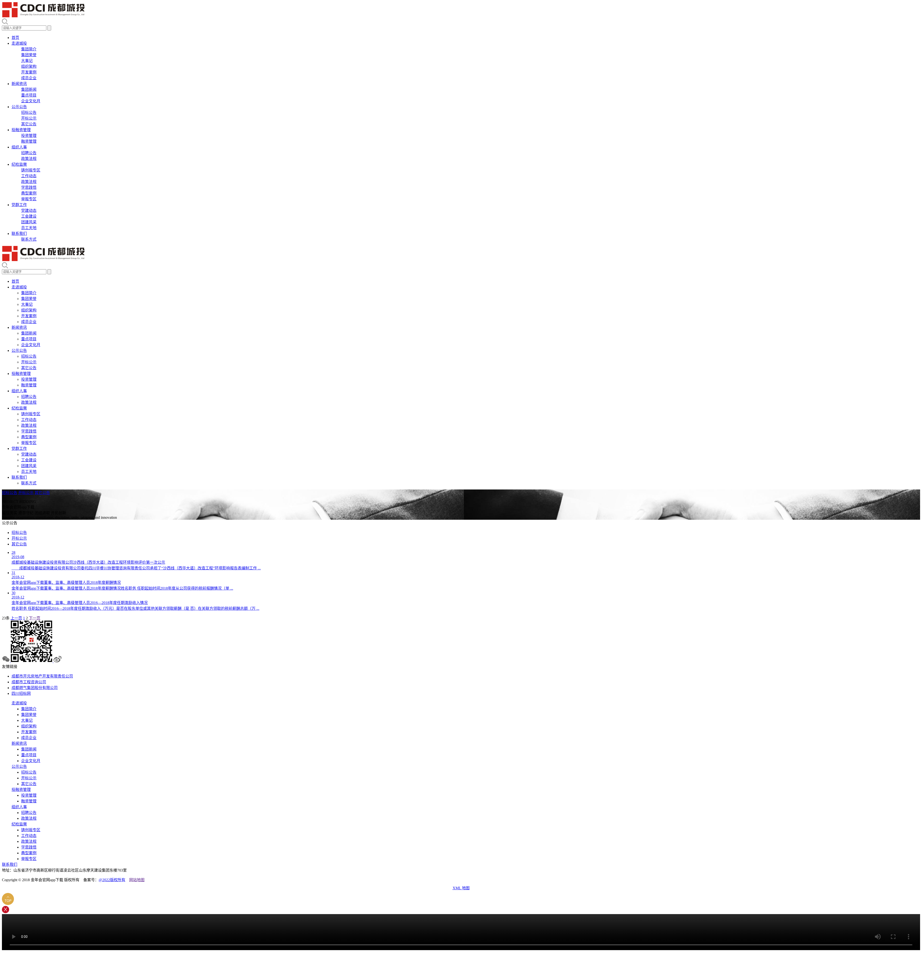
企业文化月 (30, 101)
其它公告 (28, 124)
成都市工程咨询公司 (29, 682)
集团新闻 (28, 89)
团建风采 (28, 222)
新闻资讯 (19, 84)
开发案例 (28, 72)
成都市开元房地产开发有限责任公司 (42, 676)
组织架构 (28, 66)
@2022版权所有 (112, 880)
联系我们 (19, 234)
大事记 (27, 61)
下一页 (34, 618)
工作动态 (28, 176)
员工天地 (28, 228)
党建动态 (28, 210)
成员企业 (28, 78)
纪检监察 (19, 164)
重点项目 (28, 95)
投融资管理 (21, 130)
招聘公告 (28, 153)
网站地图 (137, 880)
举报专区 (28, 199)
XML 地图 (461, 888)
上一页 (16, 618)
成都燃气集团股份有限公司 (35, 688)
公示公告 (19, 107)
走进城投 (19, 43)
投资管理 (28, 136)
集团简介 (28, 49)
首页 (15, 38)
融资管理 (28, 141)
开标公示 (28, 118)
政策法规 (28, 159)
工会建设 (28, 216)
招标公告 (28, 112)
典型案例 (28, 193)
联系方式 (28, 239)
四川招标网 (21, 693)
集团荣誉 (28, 55)
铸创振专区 (30, 170)
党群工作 (19, 205)
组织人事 (19, 147)
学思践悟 (28, 187)
